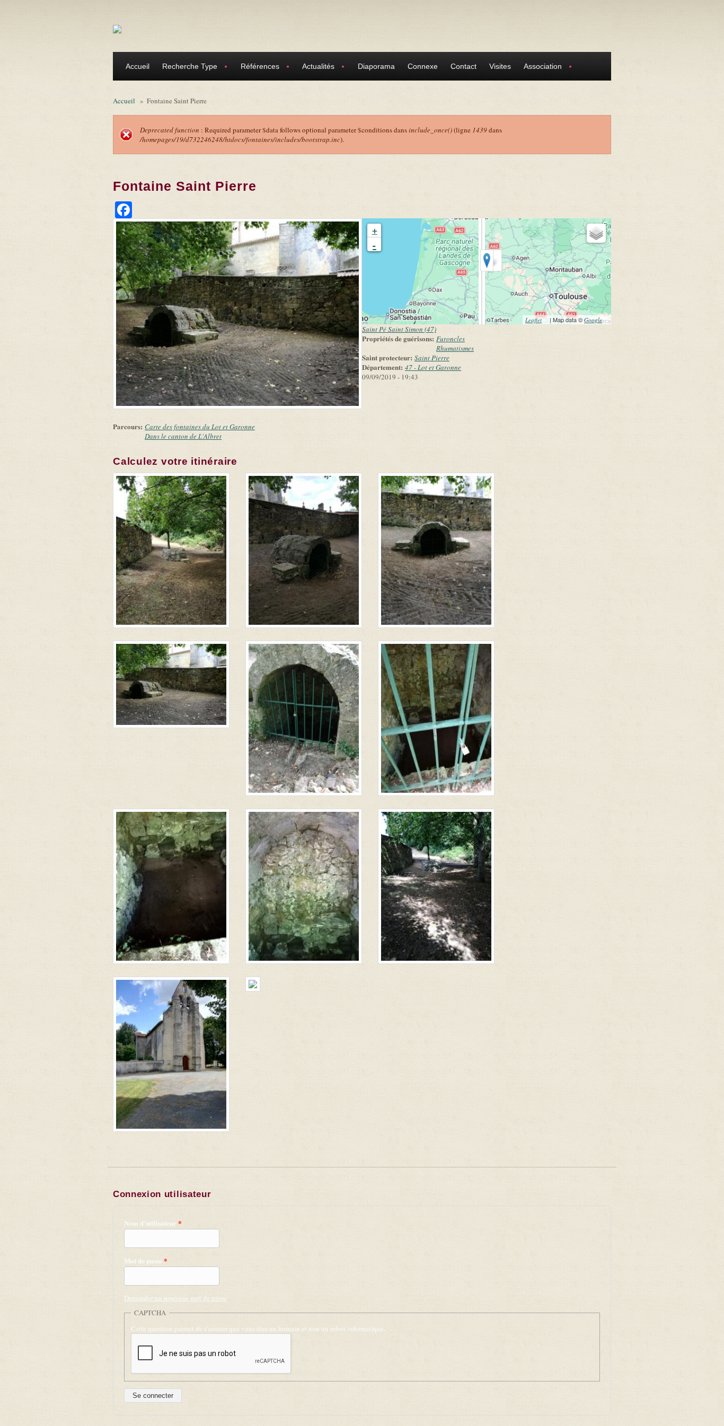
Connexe (423, 66)
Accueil (137, 66)
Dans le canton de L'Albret (183, 436)
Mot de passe (145, 1260)
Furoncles (450, 338)
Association (539, 67)
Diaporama (376, 66)
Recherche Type (186, 67)
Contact (463, 66)
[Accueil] (117, 28)
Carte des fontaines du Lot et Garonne (200, 426)
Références (256, 67)
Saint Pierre (431, 357)
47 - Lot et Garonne (433, 367)
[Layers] (596, 233)
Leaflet (536, 320)
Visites (500, 66)
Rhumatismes (455, 348)
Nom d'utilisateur (153, 1223)
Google (596, 320)
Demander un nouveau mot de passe (175, 1298)
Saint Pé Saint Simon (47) (399, 329)
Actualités (315, 67)
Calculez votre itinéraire (178, 461)
